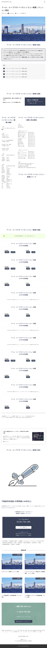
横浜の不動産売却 (27, 542)
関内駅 (13, 544)
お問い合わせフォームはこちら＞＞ (23, 621)
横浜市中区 (34, 542)
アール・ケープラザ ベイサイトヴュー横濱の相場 (16, 74)
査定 (15, 542)
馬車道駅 (18, 544)
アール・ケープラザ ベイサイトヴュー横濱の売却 (16, 76)
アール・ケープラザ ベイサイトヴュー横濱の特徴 (16, 71)
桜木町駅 (20, 542)
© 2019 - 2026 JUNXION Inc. (23, 646)
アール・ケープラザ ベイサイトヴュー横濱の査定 (16, 68)
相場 (39, 542)
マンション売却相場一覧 (21, 13)
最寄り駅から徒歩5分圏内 (7, 542)
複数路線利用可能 (6, 544)
